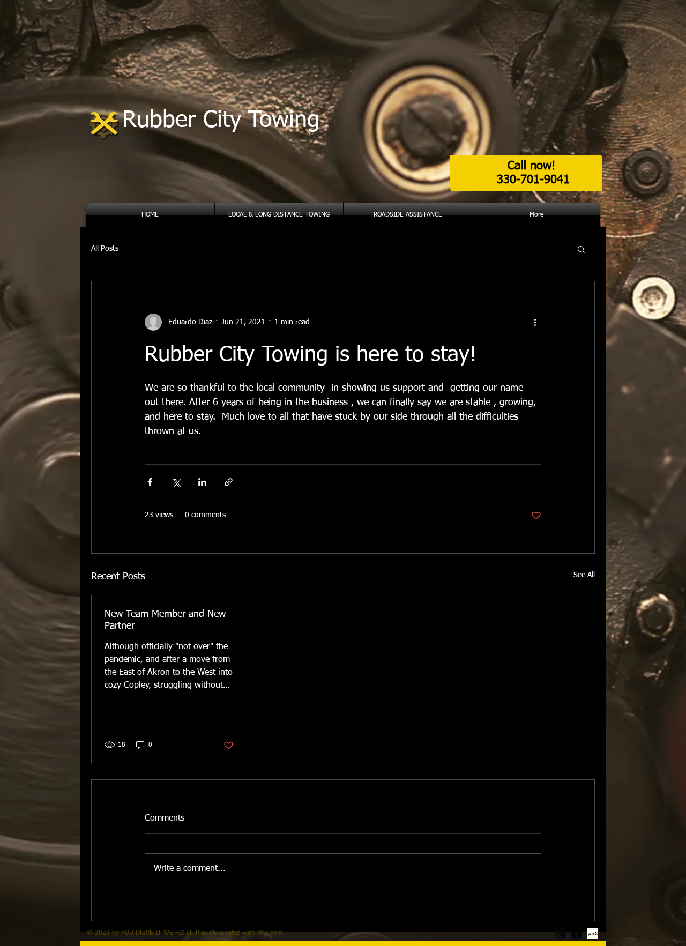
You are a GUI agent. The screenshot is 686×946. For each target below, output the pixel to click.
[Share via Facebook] (150, 482)
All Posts (104, 248)
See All (584, 575)
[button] (581, 248)
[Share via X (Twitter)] (176, 482)
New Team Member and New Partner (165, 620)
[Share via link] (228, 482)
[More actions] (534, 322)
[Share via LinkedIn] (202, 482)
